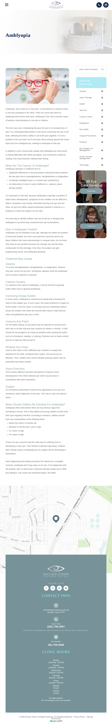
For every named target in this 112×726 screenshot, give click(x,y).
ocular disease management (86, 158)
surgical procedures (88, 136)
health (82, 104)
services (83, 110)
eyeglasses (84, 123)
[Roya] (56, 721)
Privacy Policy (79, 717)
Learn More (91, 191)
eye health (84, 129)
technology (84, 165)
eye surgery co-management (86, 149)
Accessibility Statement (63, 717)
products (83, 142)
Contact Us (91, 226)
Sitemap (90, 717)
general (83, 91)
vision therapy (86, 98)
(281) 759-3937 (56, 626)
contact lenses (86, 117)
